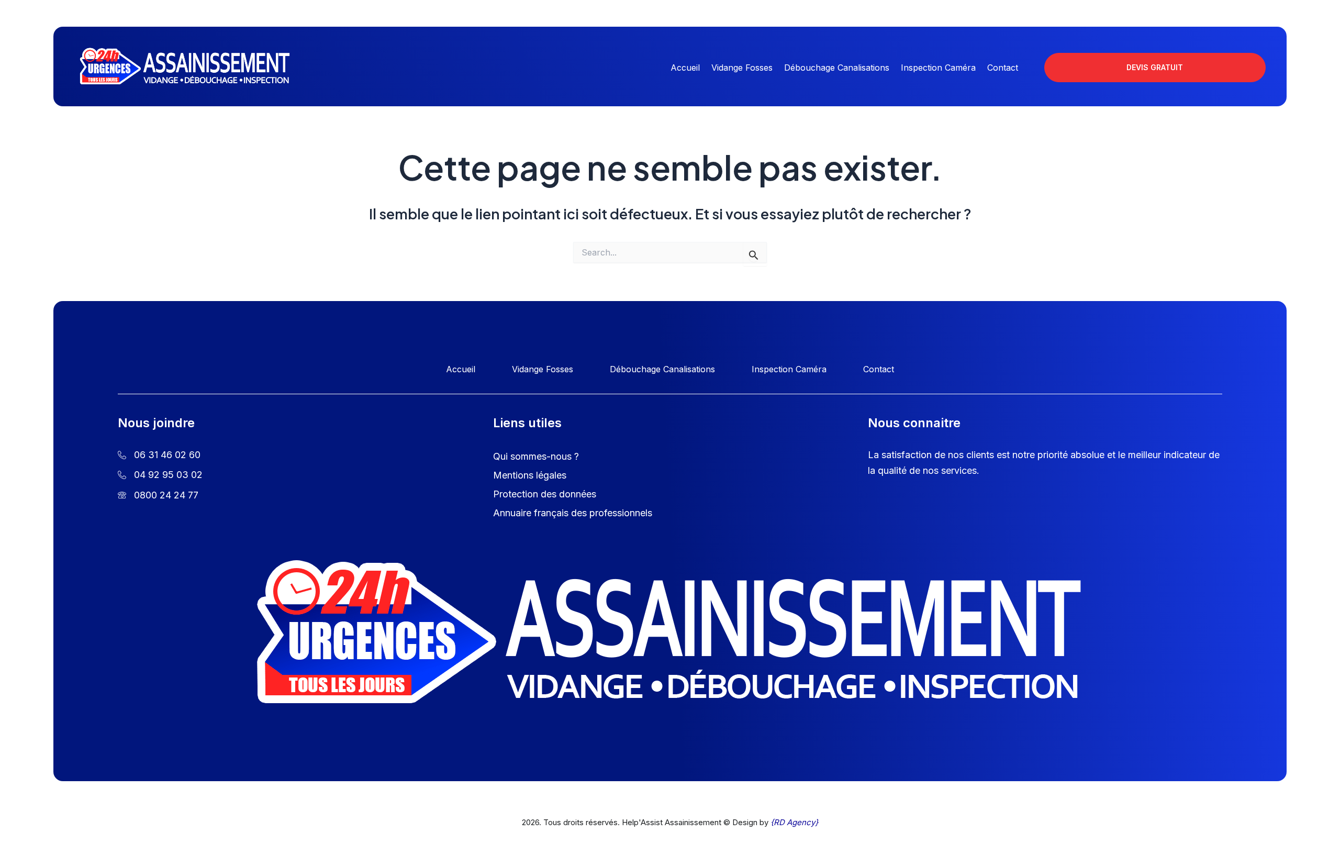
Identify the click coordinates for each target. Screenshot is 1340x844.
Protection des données (544, 493)
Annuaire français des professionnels (572, 512)
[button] (1155, 67)
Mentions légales (529, 475)
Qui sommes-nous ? (536, 456)
